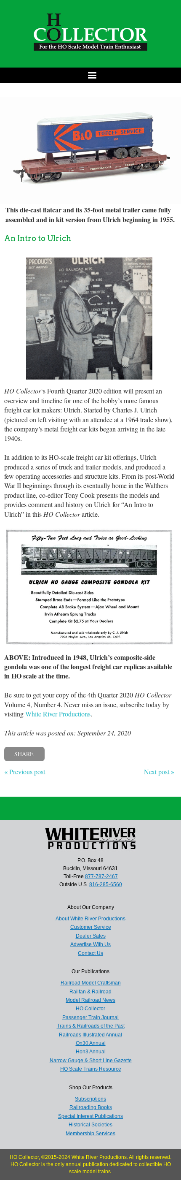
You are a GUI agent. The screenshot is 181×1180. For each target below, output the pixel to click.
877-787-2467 (101, 876)
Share (24, 754)
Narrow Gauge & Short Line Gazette (91, 1060)
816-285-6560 (105, 884)
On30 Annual (91, 1043)
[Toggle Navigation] (90, 75)
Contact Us (90, 953)
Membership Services (90, 1134)
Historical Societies (90, 1125)
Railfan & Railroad (90, 992)
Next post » (159, 771)
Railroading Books (90, 1107)
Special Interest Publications (90, 1116)
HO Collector (90, 1009)
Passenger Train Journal (90, 1017)
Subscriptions (90, 1099)
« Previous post (24, 771)
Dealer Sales (91, 936)
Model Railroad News (90, 1000)
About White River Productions (90, 919)
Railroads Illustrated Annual (90, 1035)
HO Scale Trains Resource (90, 1069)
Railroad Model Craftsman (91, 983)
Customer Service (90, 927)
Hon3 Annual (91, 1052)
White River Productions (57, 713)
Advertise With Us (90, 944)
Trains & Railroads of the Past (91, 1026)
